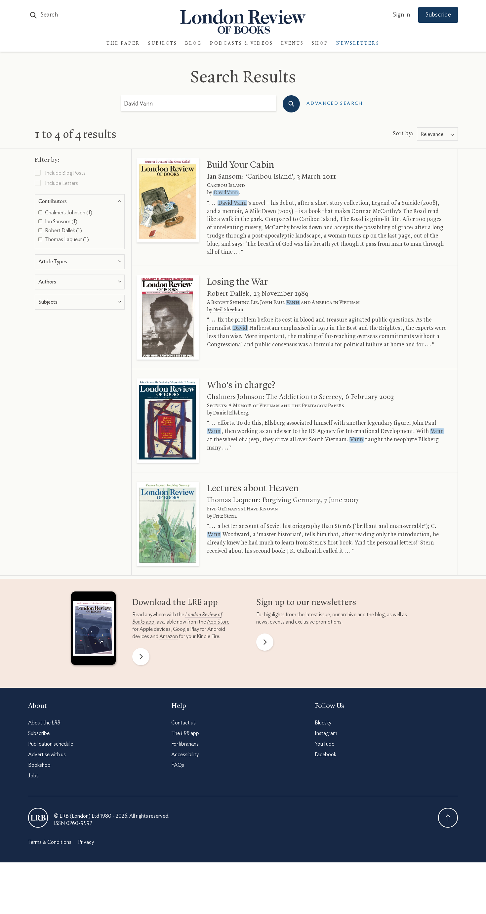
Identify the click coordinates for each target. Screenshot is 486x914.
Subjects (162, 43)
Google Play (186, 629)
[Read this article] (168, 200)
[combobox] (437, 134)
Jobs (33, 775)
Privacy (86, 842)
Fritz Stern (224, 516)
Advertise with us (47, 754)
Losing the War (237, 282)
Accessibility (185, 754)
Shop (320, 43)
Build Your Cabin (240, 165)
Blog (193, 43)
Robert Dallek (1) (63, 230)
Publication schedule (50, 744)
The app (185, 733)
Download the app (175, 602)
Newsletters (358, 43)
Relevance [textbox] (432, 134)
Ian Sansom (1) (60, 221)
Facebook (325, 754)
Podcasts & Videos (241, 43)
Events (292, 43)
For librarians (185, 744)
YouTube (324, 744)
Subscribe (438, 15)
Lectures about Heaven (253, 489)
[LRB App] (93, 629)
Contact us (183, 722)
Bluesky (323, 722)
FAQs (177, 765)
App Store (218, 622)
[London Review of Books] (38, 818)
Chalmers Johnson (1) (68, 212)
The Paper (123, 43)
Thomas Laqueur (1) (66, 239)
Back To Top (448, 818)
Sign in (401, 15)
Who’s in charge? (241, 385)
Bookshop (39, 765)
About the (44, 722)
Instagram (326, 733)
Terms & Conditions (49, 842)
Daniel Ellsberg (230, 413)
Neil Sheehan (228, 310)
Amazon (168, 636)
